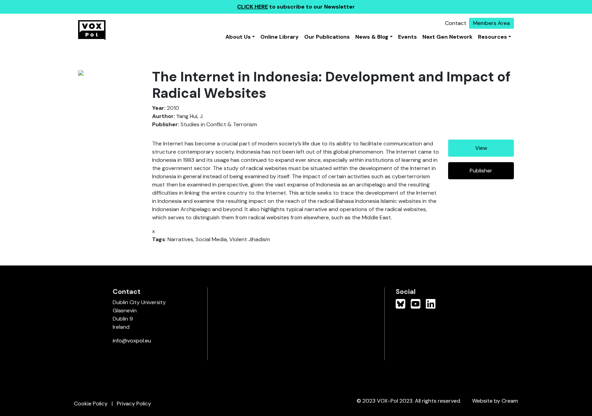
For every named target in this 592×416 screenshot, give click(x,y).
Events (407, 36)
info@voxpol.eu (132, 340)
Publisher (481, 170)
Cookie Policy (91, 403)
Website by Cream (495, 400)
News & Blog (371, 36)
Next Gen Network (447, 36)
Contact (455, 23)
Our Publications (327, 36)
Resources (492, 36)
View (481, 148)
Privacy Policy (134, 403)
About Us (238, 36)
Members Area (491, 23)
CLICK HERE (252, 6)
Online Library (279, 36)
